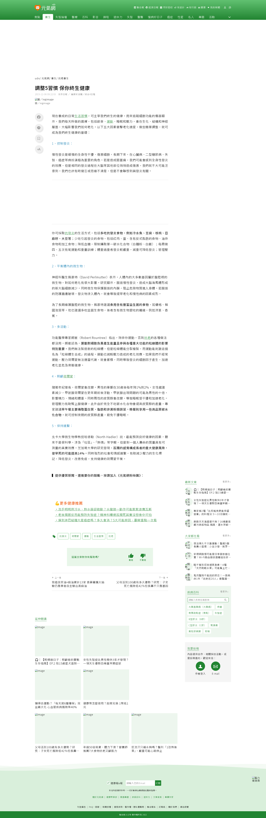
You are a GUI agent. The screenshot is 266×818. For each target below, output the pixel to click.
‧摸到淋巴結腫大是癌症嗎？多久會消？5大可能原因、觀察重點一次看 (106, 520)
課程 (106, 17)
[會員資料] (225, 7)
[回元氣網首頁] (48, 7)
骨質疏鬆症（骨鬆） (200, 612)
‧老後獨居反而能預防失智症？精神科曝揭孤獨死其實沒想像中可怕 (103, 514)
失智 (130, 17)
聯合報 (140, 7)
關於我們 (172, 807)
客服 (97, 806)
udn (37, 78)
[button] (229, 17)
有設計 (181, 7)
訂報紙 (162, 807)
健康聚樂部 (111, 797)
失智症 (218, 612)
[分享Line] (39, 128)
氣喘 (207, 631)
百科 (85, 17)
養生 (48, 17)
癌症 (170, 17)
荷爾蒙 (68, 376)
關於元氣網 (98, 797)
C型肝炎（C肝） (197, 625)
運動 (110, 121)
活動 (212, 17)
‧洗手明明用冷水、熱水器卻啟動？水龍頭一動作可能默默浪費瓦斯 (103, 509)
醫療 (75, 17)
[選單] (230, 7)
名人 (191, 17)
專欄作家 (169, 797)
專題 (201, 17)
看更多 (226, 481)
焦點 (37, 17)
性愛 (180, 17)
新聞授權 (107, 807)
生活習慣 (81, 116)
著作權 (128, 806)
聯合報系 (151, 807)
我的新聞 (215, 7)
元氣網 (45, 78)
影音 (96, 17)
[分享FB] (39, 117)
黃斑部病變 (195, 631)
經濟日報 (153, 7)
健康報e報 (117, 783)
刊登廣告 (81, 807)
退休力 (118, 17)
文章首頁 (157, 797)
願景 (203, 7)
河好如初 (167, 7)
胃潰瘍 (214, 625)
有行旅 (192, 7)
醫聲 (140, 17)
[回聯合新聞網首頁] (37, 8)
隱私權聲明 (138, 806)
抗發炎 (70, 233)
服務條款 (118, 806)
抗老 (147, 337)
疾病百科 (136, 797)
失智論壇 (61, 17)
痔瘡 (219, 606)
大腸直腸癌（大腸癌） (201, 606)
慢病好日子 (155, 17)
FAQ (91, 806)
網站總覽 (184, 807)
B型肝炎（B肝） (198, 619)
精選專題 (124, 797)
